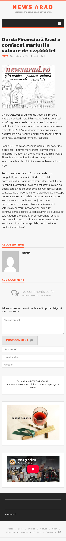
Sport (54, 529)
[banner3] (28, 86)
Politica (31, 529)
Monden (24, 532)
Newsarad (10, 514)
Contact (37, 532)
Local (5, 56)
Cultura (43, 529)
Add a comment (13, 280)
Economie (10, 532)
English (49, 532)
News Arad (33, 7)
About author (13, 244)
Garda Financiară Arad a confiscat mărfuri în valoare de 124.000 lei (31, 45)
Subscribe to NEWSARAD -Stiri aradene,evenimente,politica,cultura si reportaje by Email (33, 384)
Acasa (10, 529)
